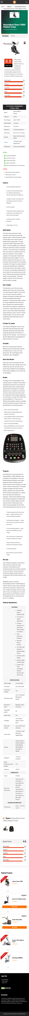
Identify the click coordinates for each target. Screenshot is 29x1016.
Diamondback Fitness (20, 6)
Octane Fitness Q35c (17, 919)
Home (2, 6)
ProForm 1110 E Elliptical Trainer (18, 940)
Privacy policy (5, 979)
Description (5, 36)
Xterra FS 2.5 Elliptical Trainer (19, 899)
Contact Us (4, 982)
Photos (13, 36)
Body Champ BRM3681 (17, 958)
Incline (6, 142)
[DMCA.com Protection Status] (6, 988)
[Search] (26, 2)
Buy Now (14, 906)
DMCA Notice (5, 981)
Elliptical (9, 6)
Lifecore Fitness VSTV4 (17, 881)
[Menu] (2, 2)
